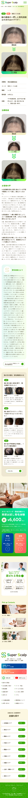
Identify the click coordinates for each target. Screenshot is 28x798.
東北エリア (7, 730)
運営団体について (20, 700)
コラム (17, 695)
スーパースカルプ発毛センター (12, 364)
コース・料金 (19, 686)
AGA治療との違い (7, 686)
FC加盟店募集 (6, 700)
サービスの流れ (20, 689)
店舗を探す (5, 692)
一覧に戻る (10, 471)
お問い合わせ (5, 703)
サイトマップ (20, 785)
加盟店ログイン (20, 703)
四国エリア (7, 763)
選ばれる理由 (5, 682)
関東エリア (7, 736)
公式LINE (8, 678)
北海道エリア (8, 723)
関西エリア (7, 749)
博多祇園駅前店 (12, 82)
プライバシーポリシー (10, 785)
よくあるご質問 (20, 692)
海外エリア (7, 776)
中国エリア (7, 756)
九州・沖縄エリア (9, 769)
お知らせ (4, 695)
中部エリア (7, 743)
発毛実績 (4, 689)
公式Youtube (22, 678)
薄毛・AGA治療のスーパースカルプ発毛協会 (15, 794)
